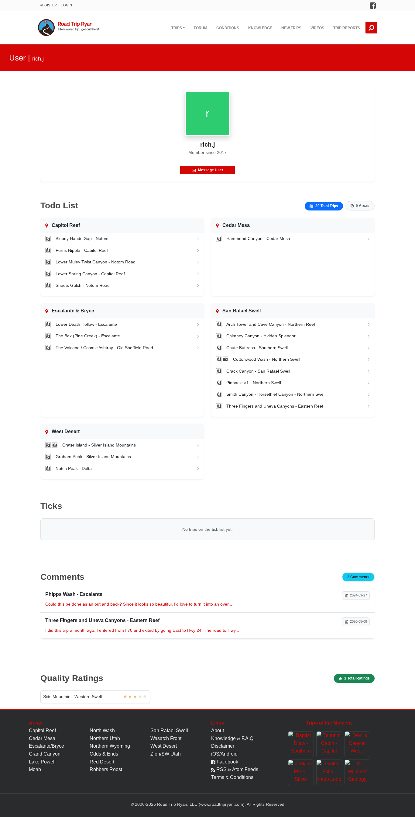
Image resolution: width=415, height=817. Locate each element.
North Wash (102, 730)
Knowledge (260, 28)
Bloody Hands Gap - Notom (82, 238)
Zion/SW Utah (165, 753)
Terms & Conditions (232, 777)
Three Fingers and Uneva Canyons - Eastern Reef (274, 406)
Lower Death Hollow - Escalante (86, 324)
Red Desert (102, 761)
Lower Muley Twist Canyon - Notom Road (95, 261)
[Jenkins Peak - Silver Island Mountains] (301, 772)
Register (48, 5)
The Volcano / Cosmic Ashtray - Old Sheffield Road (104, 347)
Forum (200, 28)
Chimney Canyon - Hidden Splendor (261, 335)
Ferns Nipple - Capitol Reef (82, 250)
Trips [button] (176, 28)
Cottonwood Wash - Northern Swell (266, 359)
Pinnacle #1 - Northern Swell (253, 382)
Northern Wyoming (110, 746)
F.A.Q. (248, 738)
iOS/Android (224, 753)
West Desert (163, 746)
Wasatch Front (165, 738)
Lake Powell (42, 761)
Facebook (226, 761)
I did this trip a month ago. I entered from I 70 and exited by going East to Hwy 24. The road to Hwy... (142, 630)
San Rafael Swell (169, 730)
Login (66, 5)
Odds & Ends (104, 753)
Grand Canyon (44, 753)
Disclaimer (222, 746)
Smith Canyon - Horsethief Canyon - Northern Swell (275, 394)
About (217, 730)
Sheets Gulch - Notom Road (83, 285)
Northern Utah (105, 738)
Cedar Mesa (42, 738)
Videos (317, 28)
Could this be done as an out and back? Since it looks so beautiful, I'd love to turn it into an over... (138, 604)
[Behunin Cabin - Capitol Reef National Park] (329, 744)
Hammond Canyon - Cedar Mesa (258, 238)
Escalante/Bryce (46, 746)
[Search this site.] (371, 27)
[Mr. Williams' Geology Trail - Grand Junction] (357, 772)
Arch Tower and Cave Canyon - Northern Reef (270, 324)
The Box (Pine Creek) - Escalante (88, 335)
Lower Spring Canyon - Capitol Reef (90, 273)
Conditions (227, 28)
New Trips (291, 28)
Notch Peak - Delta (74, 468)
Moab (35, 769)
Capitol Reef (42, 730)
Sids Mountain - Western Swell (72, 696)
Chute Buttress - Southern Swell (257, 347)
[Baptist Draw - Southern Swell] (301, 744)
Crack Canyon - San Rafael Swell (258, 371)
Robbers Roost (106, 769)
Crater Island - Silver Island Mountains (99, 445)
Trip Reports (346, 28)
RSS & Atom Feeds (236, 769)
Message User (210, 170)
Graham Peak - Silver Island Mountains (93, 456)
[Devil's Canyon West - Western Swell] (357, 744)
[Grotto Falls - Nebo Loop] (329, 772)
